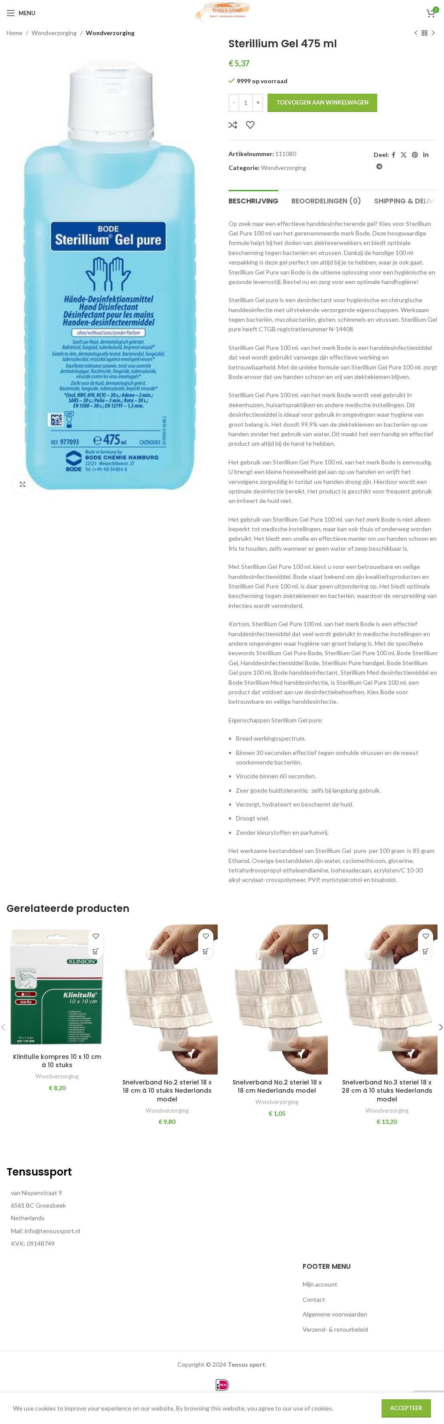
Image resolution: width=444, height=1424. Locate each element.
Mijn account (320, 1284)
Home (15, 32)
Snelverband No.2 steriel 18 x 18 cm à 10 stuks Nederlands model (167, 1091)
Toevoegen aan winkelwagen (322, 102)
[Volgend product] (433, 33)
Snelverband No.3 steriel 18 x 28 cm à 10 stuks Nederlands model (387, 1091)
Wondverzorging (54, 32)
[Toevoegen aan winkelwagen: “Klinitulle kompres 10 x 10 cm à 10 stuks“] (96, 951)
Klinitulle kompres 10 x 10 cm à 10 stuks (57, 1061)
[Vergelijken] (233, 125)
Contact (314, 1299)
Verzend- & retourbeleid (335, 1329)
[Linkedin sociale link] (426, 155)
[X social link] (403, 155)
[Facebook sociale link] (393, 155)
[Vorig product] (415, 33)
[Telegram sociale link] (379, 167)
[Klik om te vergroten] (23, 484)
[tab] (253, 200)
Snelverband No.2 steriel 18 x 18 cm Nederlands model (277, 1086)
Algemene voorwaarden (335, 1314)
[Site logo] (222, 12)
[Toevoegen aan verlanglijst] (250, 125)
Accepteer (406, 1407)
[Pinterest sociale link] (415, 155)
